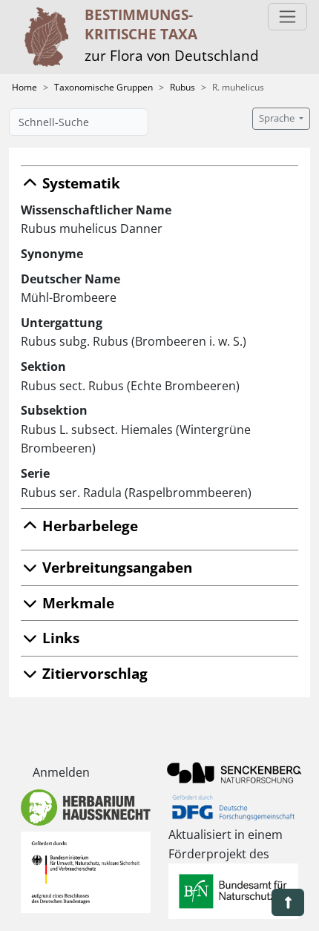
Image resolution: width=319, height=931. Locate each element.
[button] (288, 902)
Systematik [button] (79, 183)
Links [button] (59, 638)
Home (24, 87)
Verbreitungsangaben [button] (115, 567)
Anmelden (61, 772)
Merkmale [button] (76, 603)
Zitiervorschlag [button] (93, 673)
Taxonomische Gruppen (103, 87)
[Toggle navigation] (287, 16)
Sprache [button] (278, 118)
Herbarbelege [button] (88, 526)
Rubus (182, 87)
